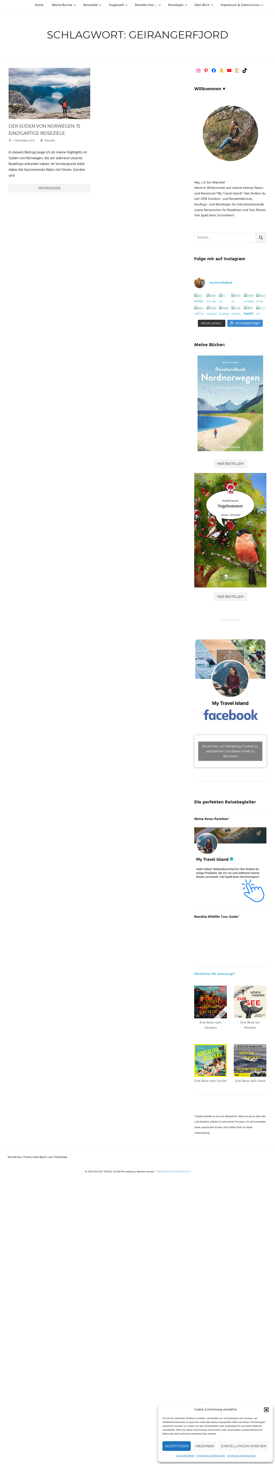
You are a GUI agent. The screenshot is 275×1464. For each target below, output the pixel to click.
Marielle (50, 140)
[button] (266, 1409)
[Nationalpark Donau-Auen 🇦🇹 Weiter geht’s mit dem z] (212, 311)
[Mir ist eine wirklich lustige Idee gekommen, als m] (236, 298)
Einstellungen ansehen (243, 1446)
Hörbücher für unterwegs (214, 974)
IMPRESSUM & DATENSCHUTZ (173, 1172)
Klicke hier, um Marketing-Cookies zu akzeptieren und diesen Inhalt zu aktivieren (230, 751)
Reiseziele (90, 5)
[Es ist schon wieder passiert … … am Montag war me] (224, 298)
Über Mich (202, 5)
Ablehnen (204, 1446)
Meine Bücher (62, 5)
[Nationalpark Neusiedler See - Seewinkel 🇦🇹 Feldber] (249, 298)
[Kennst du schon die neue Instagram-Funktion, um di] (212, 298)
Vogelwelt (116, 5)
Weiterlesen (49, 188)
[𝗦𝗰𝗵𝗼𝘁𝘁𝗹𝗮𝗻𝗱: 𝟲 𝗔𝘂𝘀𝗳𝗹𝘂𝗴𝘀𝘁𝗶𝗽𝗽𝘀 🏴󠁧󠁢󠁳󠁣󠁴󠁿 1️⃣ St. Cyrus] (249, 311)
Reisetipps (175, 5)
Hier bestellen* (230, 464)
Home (39, 5)
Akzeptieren (176, 1446)
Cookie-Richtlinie (185, 1456)
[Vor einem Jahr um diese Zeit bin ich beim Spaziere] (236, 311)
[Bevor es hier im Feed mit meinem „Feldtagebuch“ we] (261, 298)
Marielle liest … (146, 5)
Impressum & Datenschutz (211, 1456)
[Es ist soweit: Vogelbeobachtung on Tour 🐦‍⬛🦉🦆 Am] (261, 311)
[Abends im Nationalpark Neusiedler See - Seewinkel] (199, 311)
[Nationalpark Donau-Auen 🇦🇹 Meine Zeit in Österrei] (224, 311)
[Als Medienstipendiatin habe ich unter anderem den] (199, 298)
